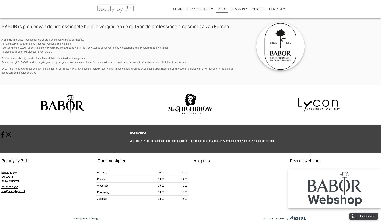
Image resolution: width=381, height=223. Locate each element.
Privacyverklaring (82, 218)
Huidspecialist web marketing (275, 218)
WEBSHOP (258, 9)
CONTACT (275, 9)
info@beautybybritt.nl (13, 191)
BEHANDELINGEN (198, 9)
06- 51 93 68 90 (9, 187)
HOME (177, 9)
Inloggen (96, 218)
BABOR (222, 8)
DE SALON (238, 9)
